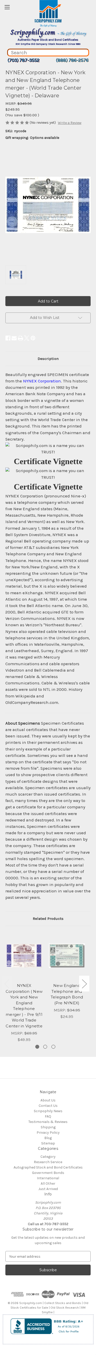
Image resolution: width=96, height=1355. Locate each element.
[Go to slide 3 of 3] (53, 1047)
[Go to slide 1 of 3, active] (37, 1047)
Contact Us (48, 1105)
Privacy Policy (48, 1132)
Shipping (48, 1127)
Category (48, 1156)
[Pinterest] (33, 338)
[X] (26, 338)
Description (48, 358)
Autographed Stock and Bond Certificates (48, 1167)
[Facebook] (7, 338)
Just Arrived (48, 1189)
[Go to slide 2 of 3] (45, 1047)
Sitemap (48, 1143)
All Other (48, 1183)
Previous (7, 984)
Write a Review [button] (69, 123)
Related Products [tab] (48, 918)
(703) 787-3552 (23, 60)
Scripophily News (48, 1111)
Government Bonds (48, 1173)
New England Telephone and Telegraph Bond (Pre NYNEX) (67, 994)
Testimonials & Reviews (48, 1122)
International (48, 1178)
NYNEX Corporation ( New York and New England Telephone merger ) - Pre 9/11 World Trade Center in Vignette (24, 1005)
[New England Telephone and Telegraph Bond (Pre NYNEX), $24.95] (67, 955)
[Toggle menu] (7, 7)
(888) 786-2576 (72, 60)
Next (84, 984)
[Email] (14, 338)
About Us (48, 1100)
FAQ (48, 1116)
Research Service (48, 1162)
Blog (48, 1138)
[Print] (20, 338)
